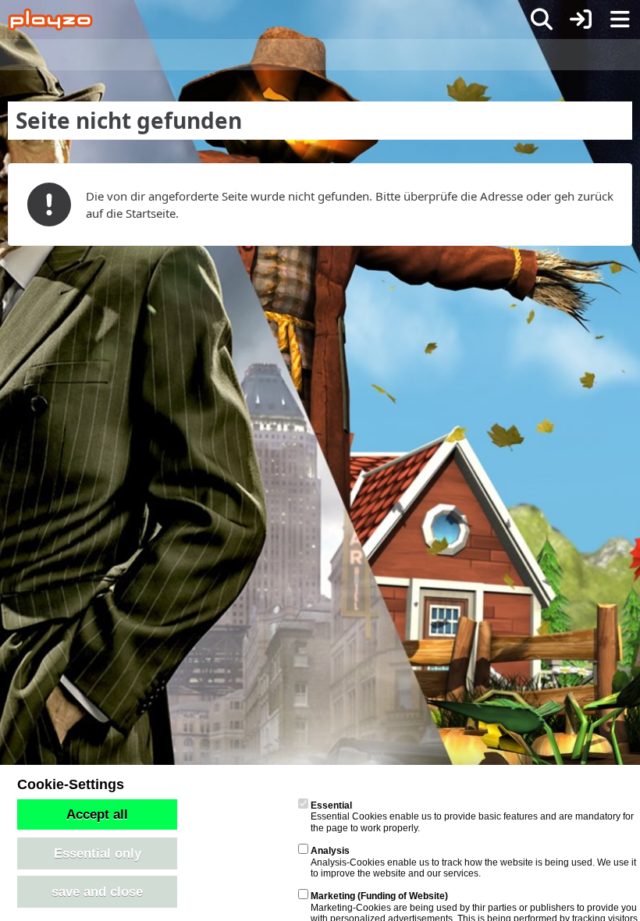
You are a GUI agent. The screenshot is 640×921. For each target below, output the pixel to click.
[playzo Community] (50, 19)
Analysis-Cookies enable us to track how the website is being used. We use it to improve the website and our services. (473, 862)
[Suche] (541, 19)
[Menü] (619, 19)
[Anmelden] (580, 19)
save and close (97, 891)
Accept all (97, 814)
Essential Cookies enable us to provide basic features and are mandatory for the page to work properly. (472, 817)
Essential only (97, 853)
